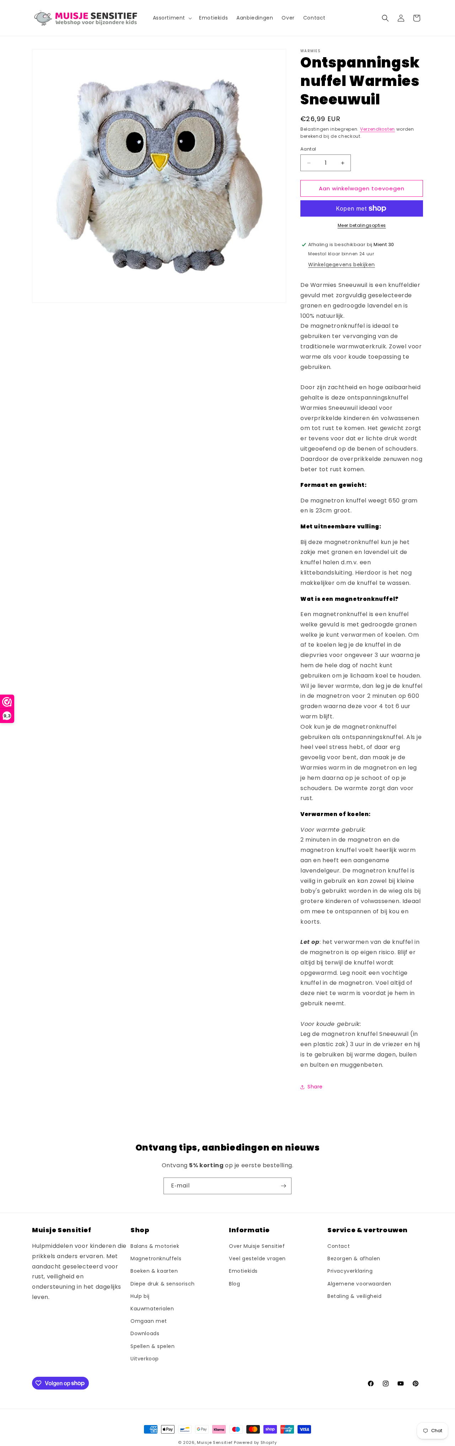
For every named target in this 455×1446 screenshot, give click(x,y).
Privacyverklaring (350, 1271)
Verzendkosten (377, 129)
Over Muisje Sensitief (257, 1246)
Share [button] (315, 1086)
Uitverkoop (144, 1358)
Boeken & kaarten (154, 1271)
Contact (338, 1246)
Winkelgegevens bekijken (341, 264)
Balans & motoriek (154, 1246)
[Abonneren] (283, 1186)
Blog (234, 1283)
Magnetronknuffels (155, 1258)
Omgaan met (148, 1321)
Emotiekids (243, 1271)
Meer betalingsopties (362, 225)
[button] (172, 17)
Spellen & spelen (152, 1346)
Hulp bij (140, 1296)
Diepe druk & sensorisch (162, 1283)
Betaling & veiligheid (354, 1296)
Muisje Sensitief (214, 1442)
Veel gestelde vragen (257, 1258)
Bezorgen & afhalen (353, 1258)
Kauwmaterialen (152, 1308)
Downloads (144, 1333)
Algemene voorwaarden (359, 1283)
